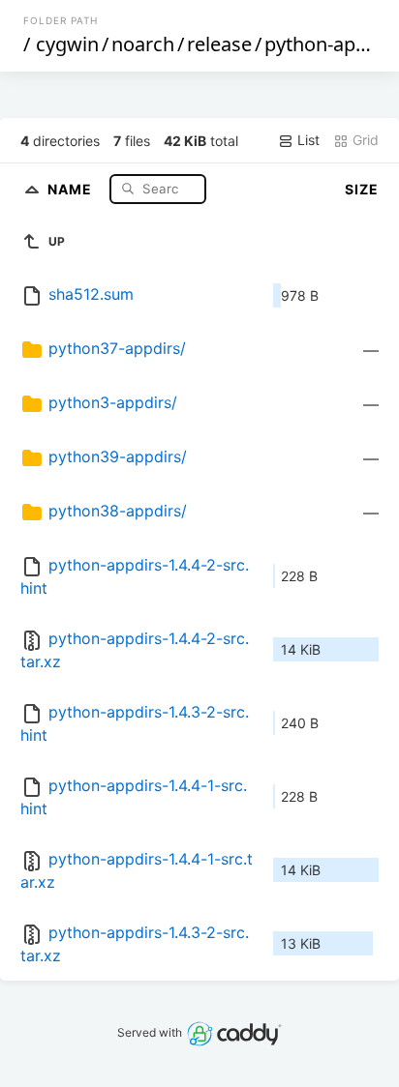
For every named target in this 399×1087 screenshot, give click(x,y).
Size (362, 189)
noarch (142, 44)
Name (71, 188)
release (219, 44)
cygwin (67, 44)
